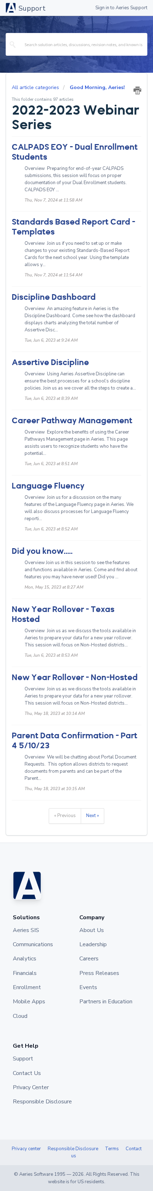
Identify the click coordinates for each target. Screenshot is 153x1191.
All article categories (36, 87)
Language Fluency (48, 486)
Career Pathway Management (72, 420)
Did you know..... (42, 551)
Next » (92, 815)
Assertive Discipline (50, 362)
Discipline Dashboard (54, 297)
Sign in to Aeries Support (121, 8)
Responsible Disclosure (73, 1149)
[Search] (13, 44)
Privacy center (26, 1149)
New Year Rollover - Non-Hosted (75, 677)
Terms (112, 1149)
